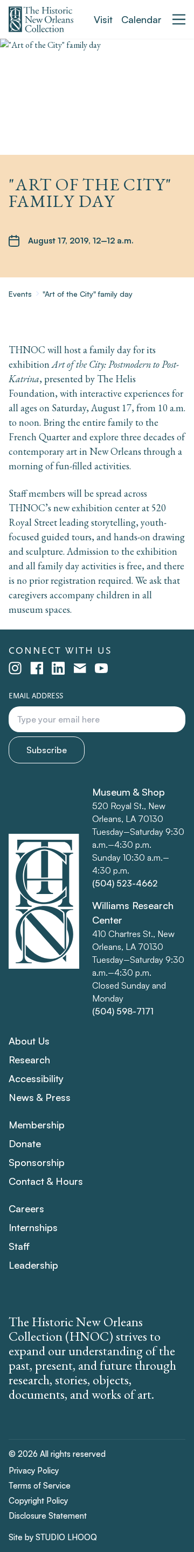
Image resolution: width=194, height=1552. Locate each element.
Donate (25, 1143)
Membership (37, 1125)
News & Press (40, 1097)
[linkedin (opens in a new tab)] (58, 668)
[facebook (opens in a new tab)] (36, 668)
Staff (19, 1246)
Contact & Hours (46, 1181)
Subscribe (46, 750)
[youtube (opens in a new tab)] (101, 668)
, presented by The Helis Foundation (94, 378)
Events (20, 293)
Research (29, 1059)
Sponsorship (37, 1162)
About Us (29, 1041)
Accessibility (36, 1078)
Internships (33, 1227)
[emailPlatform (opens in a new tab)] (79, 668)
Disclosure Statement (48, 1516)
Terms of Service (40, 1486)
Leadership (33, 1265)
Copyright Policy (38, 1501)
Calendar (141, 19)
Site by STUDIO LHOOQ (53, 1537)
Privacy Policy (34, 1470)
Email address (36, 696)
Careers (26, 1208)
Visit (103, 19)
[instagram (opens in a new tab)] (15, 668)
